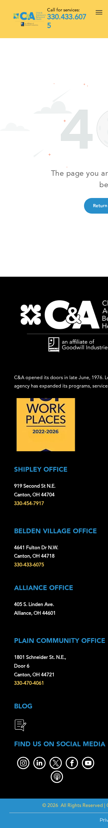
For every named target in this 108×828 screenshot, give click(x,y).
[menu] (99, 12)
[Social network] (57, 777)
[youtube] (88, 764)
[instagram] (23, 764)
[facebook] (72, 764)
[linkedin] (39, 764)
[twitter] (56, 764)
